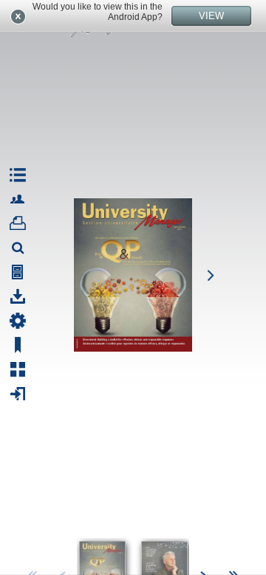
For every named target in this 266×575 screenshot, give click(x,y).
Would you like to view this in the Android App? (98, 11)
